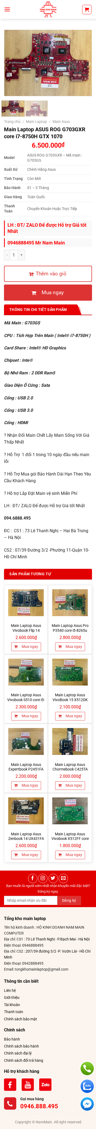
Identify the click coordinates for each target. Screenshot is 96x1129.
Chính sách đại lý (18, 1053)
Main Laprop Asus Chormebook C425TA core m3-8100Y (70, 769)
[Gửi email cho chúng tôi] (63, 878)
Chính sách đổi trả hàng (23, 1060)
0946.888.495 (39, 1106)
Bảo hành (12, 1039)
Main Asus (61, 121)
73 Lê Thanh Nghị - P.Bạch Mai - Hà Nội (58, 939)
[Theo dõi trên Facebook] (32, 878)
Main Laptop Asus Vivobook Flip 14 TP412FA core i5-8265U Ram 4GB (26, 632)
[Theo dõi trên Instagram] (42, 878)
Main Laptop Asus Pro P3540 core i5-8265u (70, 628)
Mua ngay (29, 646)
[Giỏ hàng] (86, 9)
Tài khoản (12, 1005)
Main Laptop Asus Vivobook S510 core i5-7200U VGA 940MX (26, 699)
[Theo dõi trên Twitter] (53, 878)
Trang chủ (12, 121)
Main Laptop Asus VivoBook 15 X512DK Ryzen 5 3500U (70, 699)
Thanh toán (13, 1012)
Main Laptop (36, 121)
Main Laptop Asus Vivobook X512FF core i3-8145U (70, 839)
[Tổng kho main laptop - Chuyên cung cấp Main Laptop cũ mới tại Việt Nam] (48, 9)
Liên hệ (10, 990)
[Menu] (7, 9)
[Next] (83, 62)
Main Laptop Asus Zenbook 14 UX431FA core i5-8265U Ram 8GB (26, 839)
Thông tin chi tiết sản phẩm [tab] (38, 309)
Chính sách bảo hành (21, 1046)
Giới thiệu (11, 997)
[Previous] (13, 62)
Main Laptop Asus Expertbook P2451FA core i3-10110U (26, 769)
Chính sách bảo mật (20, 1019)
